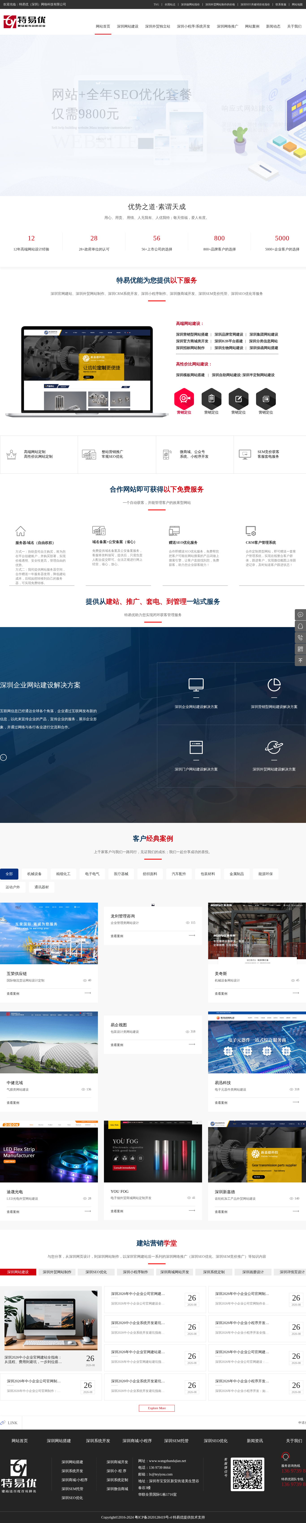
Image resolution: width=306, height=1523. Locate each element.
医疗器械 (121, 874)
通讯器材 (41, 887)
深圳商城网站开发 (174, 1272)
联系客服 (281, 4)
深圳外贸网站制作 (57, 1272)
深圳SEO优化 (96, 1272)
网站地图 (297, 4)
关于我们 (294, 26)
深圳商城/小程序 (137, 1441)
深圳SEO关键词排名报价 (255, 4)
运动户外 (13, 887)
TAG (156, 4)
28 (94, 238)
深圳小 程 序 (116, 1471)
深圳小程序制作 (135, 1272)
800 (219, 238)
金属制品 (237, 874)
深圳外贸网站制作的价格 (220, 4)
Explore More (157, 1408)
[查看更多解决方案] (3, 757)
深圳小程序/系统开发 (193, 26)
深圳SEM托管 (176, 1441)
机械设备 (34, 874)
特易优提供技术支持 (189, 1517)
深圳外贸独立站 (157, 26)
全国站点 (170, 4)
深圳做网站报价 (190, 4)
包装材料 (208, 874)
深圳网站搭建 (59, 1441)
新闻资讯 (255, 1441)
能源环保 (266, 874)
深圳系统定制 (214, 1272)
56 (156, 238)
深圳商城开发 (117, 1462)
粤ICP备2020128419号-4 (153, 1517)
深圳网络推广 (227, 26)
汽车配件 (179, 874)
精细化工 (63, 874)
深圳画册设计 (253, 1272)
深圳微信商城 (117, 1489)
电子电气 (92, 874)
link (12, 1423)
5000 (282, 238)
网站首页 (103, 26)
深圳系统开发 (98, 1441)
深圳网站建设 (127, 26)
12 (31, 238)
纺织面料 (150, 874)
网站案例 (252, 26)
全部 (9, 874)
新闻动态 (273, 26)
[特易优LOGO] (24, 22)
